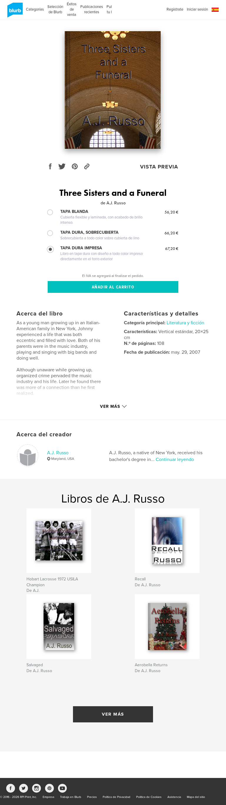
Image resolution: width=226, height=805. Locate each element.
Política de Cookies (149, 797)
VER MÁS (113, 714)
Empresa (48, 797)
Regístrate (175, 9)
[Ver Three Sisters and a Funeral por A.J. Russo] (113, 90)
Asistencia (174, 797)
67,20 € (171, 248)
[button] (215, 10)
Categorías (35, 9)
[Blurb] (14, 12)
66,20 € (171, 233)
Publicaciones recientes (91, 9)
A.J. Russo (58, 453)
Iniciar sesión (197, 9)
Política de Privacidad (116, 797)
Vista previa (159, 166)
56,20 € (171, 212)
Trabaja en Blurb (70, 797)
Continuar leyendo (175, 459)
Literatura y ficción (185, 323)
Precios (92, 797)
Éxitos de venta (72, 9)
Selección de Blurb (55, 9)
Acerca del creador (44, 434)
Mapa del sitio (196, 797)
